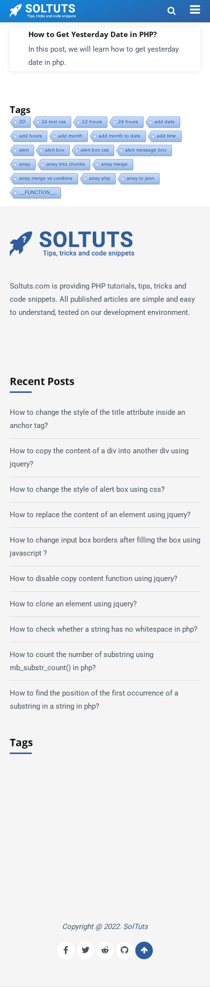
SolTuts (135, 926)
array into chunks (65, 164)
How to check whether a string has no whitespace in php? (103, 629)
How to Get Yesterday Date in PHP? (92, 34)
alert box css (95, 150)
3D (22, 121)
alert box (54, 150)
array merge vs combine (46, 178)
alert (24, 150)
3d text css (54, 121)
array (24, 164)
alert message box (146, 150)
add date (164, 121)
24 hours (128, 121)
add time (166, 135)
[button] (195, 9)
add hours (30, 135)
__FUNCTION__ (37, 192)
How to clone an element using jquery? (73, 604)
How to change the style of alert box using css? (87, 489)
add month (70, 135)
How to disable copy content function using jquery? (93, 578)
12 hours (92, 121)
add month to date (120, 135)
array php (99, 178)
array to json (140, 178)
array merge (114, 164)
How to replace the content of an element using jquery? (100, 514)
